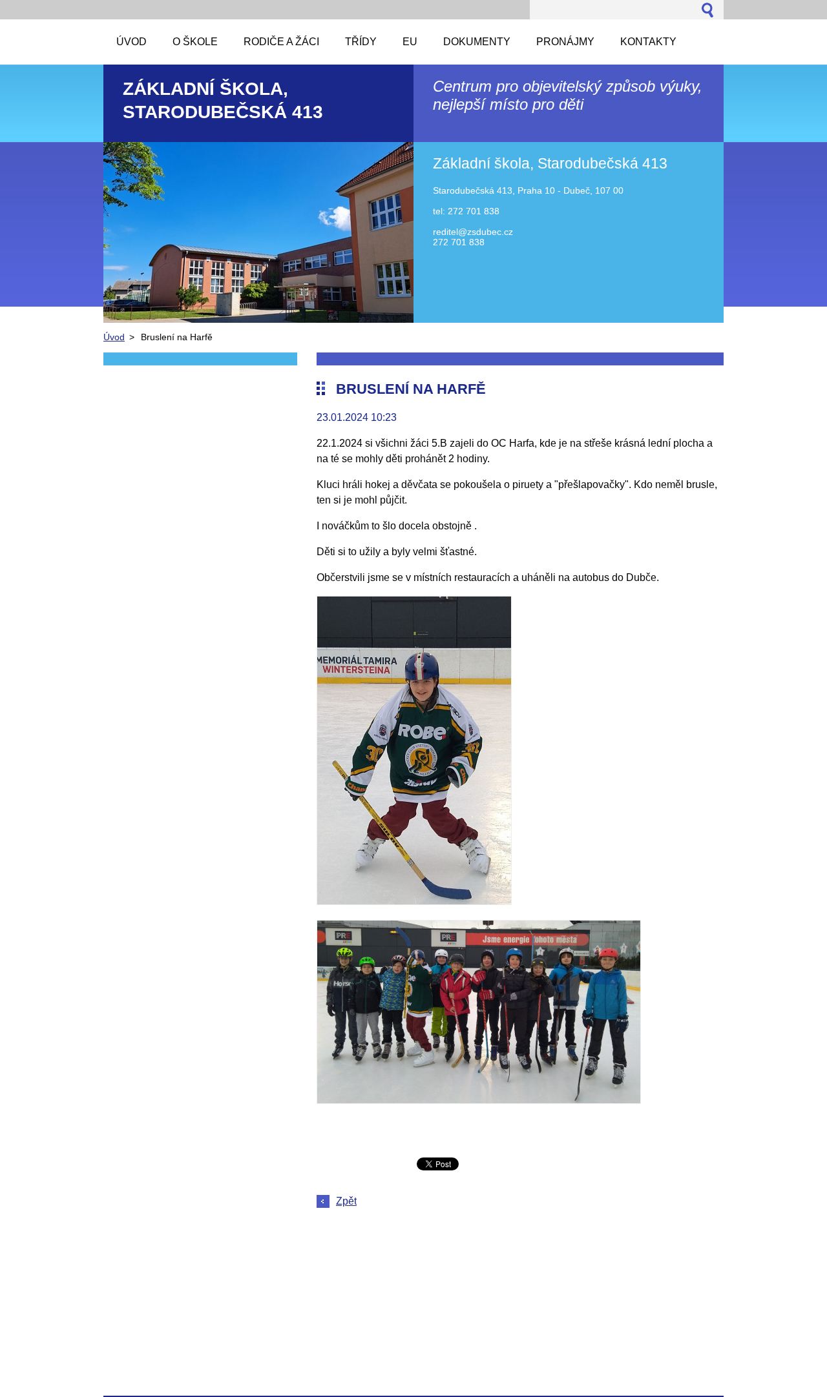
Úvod (114, 337)
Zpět (346, 1201)
